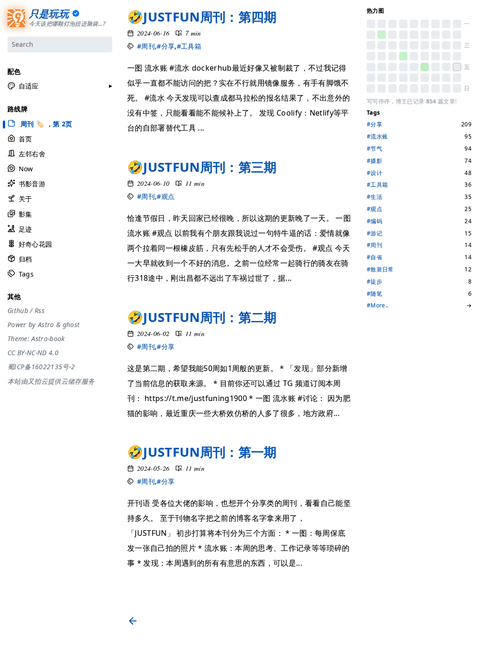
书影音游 (32, 183)
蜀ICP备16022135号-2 (41, 367)
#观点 (165, 196)
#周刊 (146, 46)
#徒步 (374, 281)
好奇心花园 (35, 244)
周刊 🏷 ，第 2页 (46, 123)
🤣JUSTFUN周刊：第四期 (202, 16)
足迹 (25, 229)
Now (26, 168)
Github (17, 310)
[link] (371, 24)
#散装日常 (380, 269)
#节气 (374, 149)
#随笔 (374, 294)
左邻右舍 (32, 153)
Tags (26, 274)
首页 (25, 138)
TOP (372, 653)
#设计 (374, 173)
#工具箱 (189, 46)
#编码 (374, 221)
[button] (23, 86)
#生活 (374, 197)
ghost (71, 324)
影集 (25, 214)
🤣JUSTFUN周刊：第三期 (202, 166)
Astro (46, 324)
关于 (25, 198)
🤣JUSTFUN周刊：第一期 (202, 451)
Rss (39, 310)
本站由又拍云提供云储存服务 (50, 381)
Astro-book (48, 339)
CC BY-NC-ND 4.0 (32, 353)
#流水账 (377, 136)
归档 (25, 259)
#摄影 (374, 161)
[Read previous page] (134, 621)
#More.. (377, 305)
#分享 (165, 46)
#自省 (374, 257)
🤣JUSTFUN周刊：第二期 (202, 317)
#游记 (374, 233)
